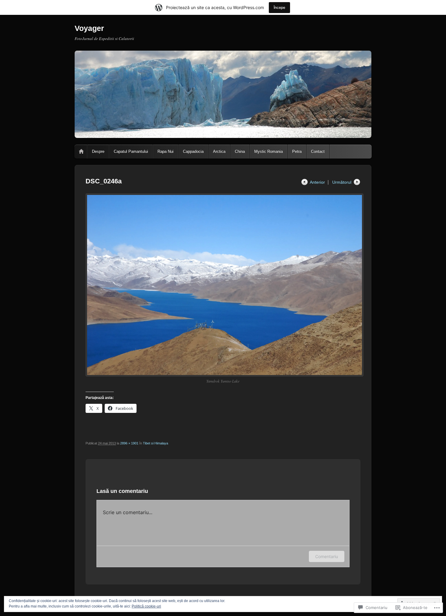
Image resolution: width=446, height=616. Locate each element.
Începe (279, 7)
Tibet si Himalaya (155, 443)
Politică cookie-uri (146, 606)
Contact (318, 151)
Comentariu (326, 556)
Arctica (219, 151)
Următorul (341, 182)
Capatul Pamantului (131, 151)
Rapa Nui (165, 151)
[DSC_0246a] (223, 285)
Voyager (89, 28)
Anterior (317, 182)
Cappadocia (193, 151)
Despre (98, 151)
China (240, 151)
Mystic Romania (268, 151)
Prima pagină (81, 152)
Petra (297, 151)
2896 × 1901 (129, 443)
